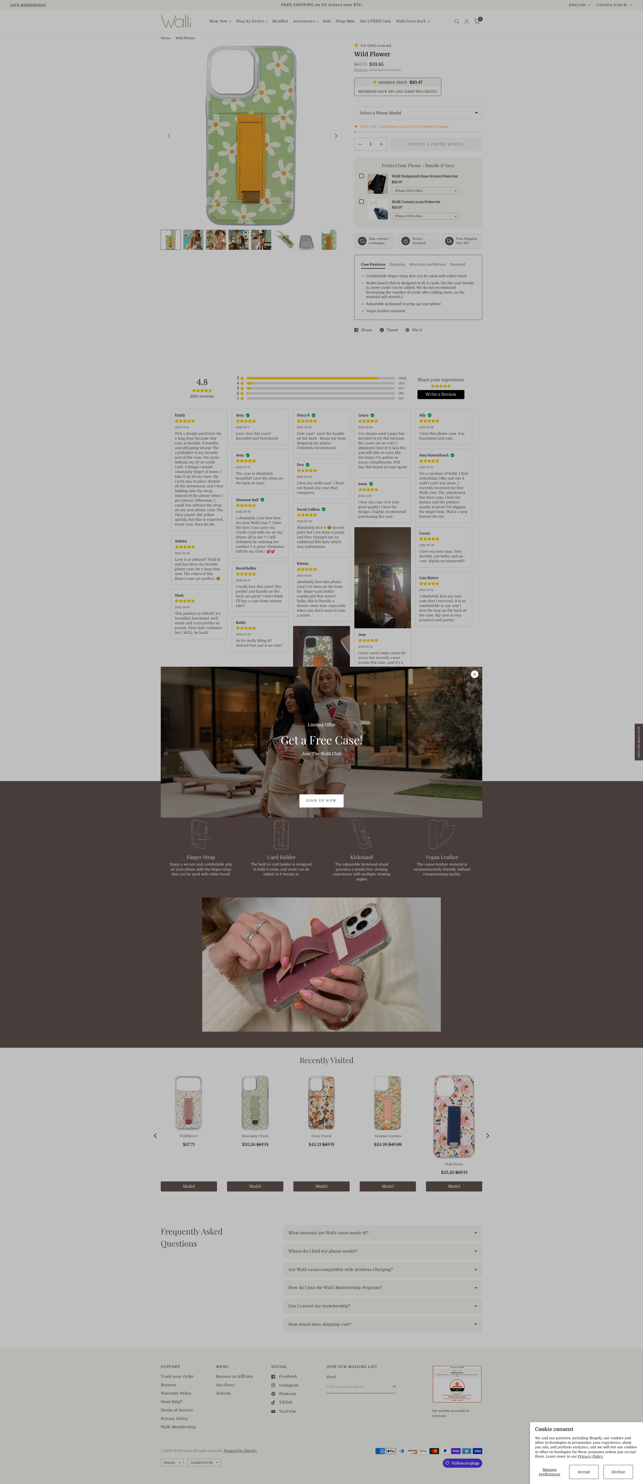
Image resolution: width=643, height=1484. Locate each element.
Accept (584, 1472)
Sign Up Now (321, 800)
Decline (618, 1472)
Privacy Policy (590, 1456)
